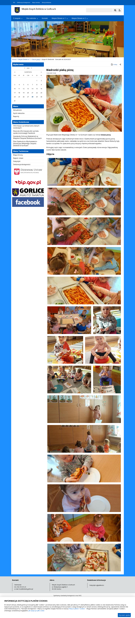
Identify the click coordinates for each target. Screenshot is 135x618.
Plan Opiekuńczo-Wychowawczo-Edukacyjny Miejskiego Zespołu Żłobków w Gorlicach (25, 143)
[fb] (28, 206)
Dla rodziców (31, 18)
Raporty (16, 116)
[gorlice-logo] (28, 195)
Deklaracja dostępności (23, 2)
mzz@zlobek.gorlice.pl (26, 589)
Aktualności (17, 110)
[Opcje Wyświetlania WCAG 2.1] (120, 10)
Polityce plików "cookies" (77, 609)
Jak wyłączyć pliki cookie (36, 611)
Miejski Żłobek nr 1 (59, 18)
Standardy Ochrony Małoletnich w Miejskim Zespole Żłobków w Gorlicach (27, 137)
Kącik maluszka (18, 113)
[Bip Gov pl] (28, 186)
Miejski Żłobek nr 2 (79, 18)
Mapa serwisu (36, 2)
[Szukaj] (115, 10)
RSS (14, 2)
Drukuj (115, 64)
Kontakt (45, 18)
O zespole (16, 18)
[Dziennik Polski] (28, 176)
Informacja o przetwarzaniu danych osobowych (26, 127)
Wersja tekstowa (46, 2)
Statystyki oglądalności (96, 585)
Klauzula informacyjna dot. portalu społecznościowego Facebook (26, 132)
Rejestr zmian (18, 158)
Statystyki (16, 161)
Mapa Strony (18, 155)
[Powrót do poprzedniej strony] (120, 64)
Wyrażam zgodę (124, 615)
